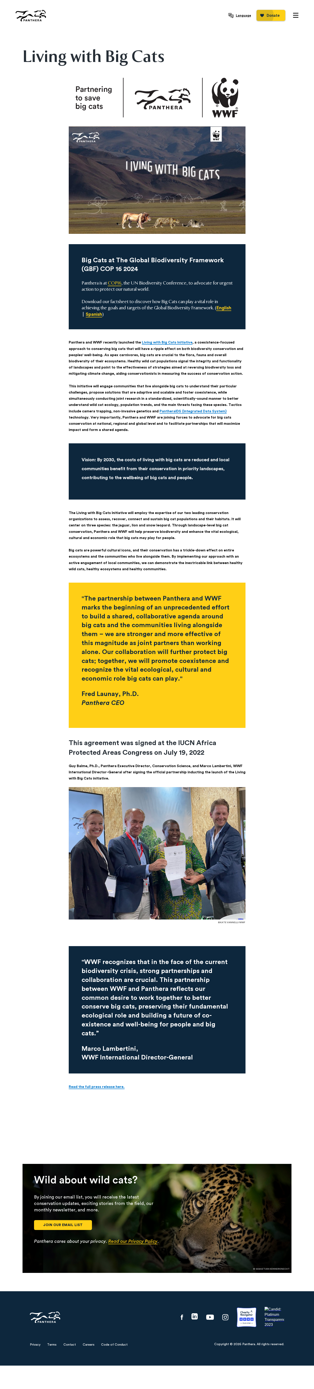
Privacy (35, 1344)
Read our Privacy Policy (132, 1241)
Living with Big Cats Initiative (167, 342)
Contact (69, 1344)
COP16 (114, 283)
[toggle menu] (295, 15)
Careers (88, 1344)
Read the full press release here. (97, 1087)
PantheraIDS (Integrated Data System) (193, 411)
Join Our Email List (63, 1225)
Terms (52, 1344)
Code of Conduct (114, 1344)
